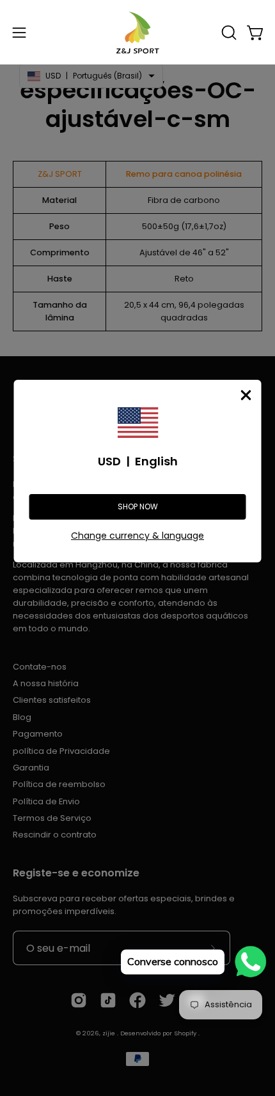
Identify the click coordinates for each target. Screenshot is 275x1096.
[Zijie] (137, 32)
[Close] (246, 395)
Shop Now (138, 506)
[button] (228, 32)
